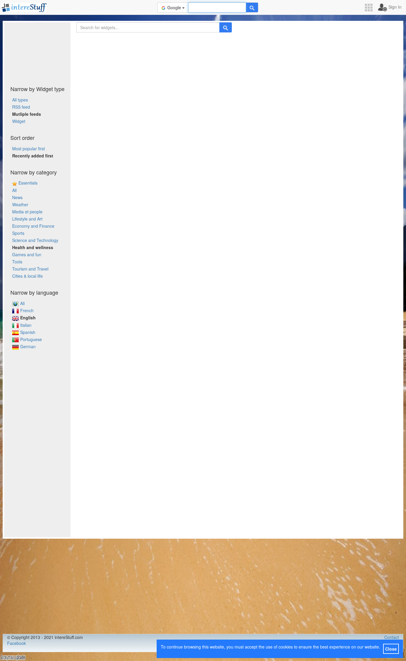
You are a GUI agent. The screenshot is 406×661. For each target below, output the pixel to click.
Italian (26, 325)
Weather (20, 204)
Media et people (27, 212)
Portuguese (31, 339)
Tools (17, 262)
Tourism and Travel (30, 269)
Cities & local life (27, 276)
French (27, 310)
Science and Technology (35, 240)
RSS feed (21, 107)
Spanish (27, 332)
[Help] (252, 7)
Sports (18, 233)
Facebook (16, 643)
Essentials (27, 183)
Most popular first (28, 148)
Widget (18, 121)
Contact (391, 637)
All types (20, 100)
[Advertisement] (37, 52)
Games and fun (26, 254)
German (28, 346)
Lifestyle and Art (27, 219)
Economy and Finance (33, 226)
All (14, 190)
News (17, 197)
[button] (370, 7)
